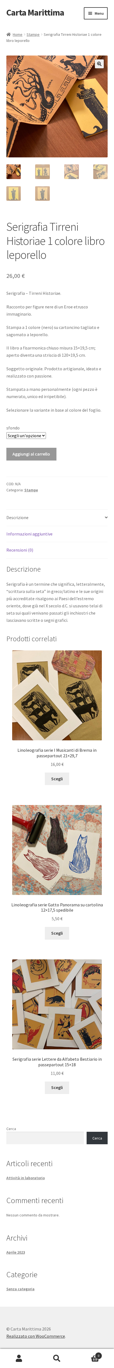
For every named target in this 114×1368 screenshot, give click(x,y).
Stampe (33, 34)
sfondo (13, 428)
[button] (99, 63)
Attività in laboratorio (25, 1177)
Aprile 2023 (15, 1252)
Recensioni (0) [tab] (19, 550)
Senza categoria (20, 1288)
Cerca (11, 1128)
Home (17, 34)
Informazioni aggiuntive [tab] (29, 534)
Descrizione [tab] (17, 517)
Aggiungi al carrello (31, 454)
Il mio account (19, 1358)
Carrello (88, 1354)
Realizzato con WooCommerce (35, 1336)
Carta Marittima (35, 12)
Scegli (57, 778)
